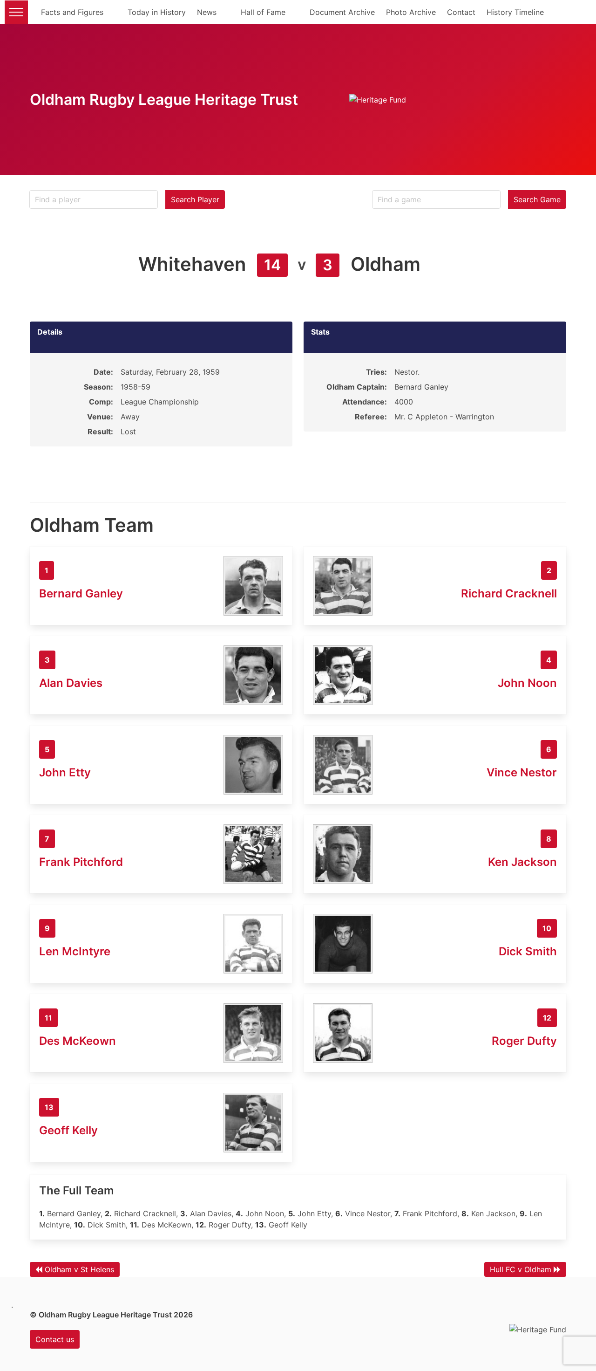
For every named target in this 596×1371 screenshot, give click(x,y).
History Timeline (515, 12)
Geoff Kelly (68, 1130)
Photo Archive (411, 12)
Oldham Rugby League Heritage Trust (164, 99)
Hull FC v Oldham (520, 1269)
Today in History (157, 12)
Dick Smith (528, 951)
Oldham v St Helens (79, 1269)
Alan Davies (70, 683)
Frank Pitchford (81, 862)
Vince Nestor (522, 772)
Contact (461, 12)
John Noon (527, 683)
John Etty (65, 772)
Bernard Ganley (81, 593)
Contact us (54, 1339)
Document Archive (342, 12)
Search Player (195, 199)
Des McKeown (77, 1041)
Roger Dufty (524, 1041)
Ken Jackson (522, 862)
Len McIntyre (74, 951)
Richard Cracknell (509, 593)
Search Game (537, 199)
